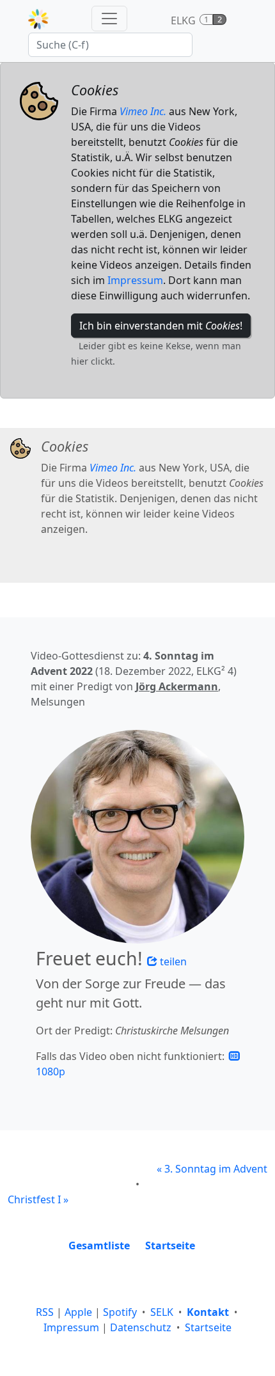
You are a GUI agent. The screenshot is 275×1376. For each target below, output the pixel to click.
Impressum (135, 280)
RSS (45, 1312)
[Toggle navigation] (109, 18)
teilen (172, 961)
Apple (78, 1312)
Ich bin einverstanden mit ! (160, 326)
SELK (161, 1312)
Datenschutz (140, 1327)
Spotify (120, 1312)
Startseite (208, 1327)
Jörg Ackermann (177, 686)
